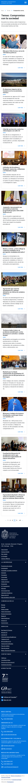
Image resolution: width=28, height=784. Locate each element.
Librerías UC (4, 634)
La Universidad (6, 562)
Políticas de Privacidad (9, 697)
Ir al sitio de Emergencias (10, 734)
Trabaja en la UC (5, 639)
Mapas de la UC (5, 595)
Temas (8, 10)
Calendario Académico (6, 593)
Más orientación (7, 748)
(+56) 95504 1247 (8, 763)
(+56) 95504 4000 (8, 718)
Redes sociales (5, 609)
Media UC (3, 616)
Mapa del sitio (6, 700)
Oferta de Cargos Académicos (8, 637)
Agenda (3, 607)
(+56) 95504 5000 (8, 731)
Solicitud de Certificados (7, 643)
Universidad (4, 577)
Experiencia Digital (5, 777)
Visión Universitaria (6, 611)
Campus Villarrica (5, 558)
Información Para (5, 590)
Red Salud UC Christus (6, 630)
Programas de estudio (6, 566)
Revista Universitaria (6, 614)
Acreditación (6, 668)
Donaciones (4, 584)
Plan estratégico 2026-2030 (8, 597)
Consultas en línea (5, 660)
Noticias (3, 605)
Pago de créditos (5, 646)
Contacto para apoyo (8, 745)
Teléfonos (3, 658)
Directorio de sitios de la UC (7, 662)
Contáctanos (6, 654)
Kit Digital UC (10, 782)
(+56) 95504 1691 (8, 761)
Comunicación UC (7, 601)
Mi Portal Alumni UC (6, 641)
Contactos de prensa (6, 664)
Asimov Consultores (16, 775)
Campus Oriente (5, 552)
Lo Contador (4, 556)
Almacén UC (4, 632)
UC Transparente (5, 586)
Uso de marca (4, 622)
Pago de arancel (5, 648)
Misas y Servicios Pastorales (8, 650)
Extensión (3, 572)
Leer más (21, 67)
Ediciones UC (4, 579)
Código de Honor (5, 581)
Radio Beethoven (5, 618)
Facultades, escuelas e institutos (9, 570)
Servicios (4, 626)
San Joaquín (4, 554)
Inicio (2, 10)
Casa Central (4, 549)
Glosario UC (4, 620)
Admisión (3, 588)
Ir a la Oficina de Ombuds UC (10, 767)
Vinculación (4, 575)
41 (20, 520)
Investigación (4, 568)
